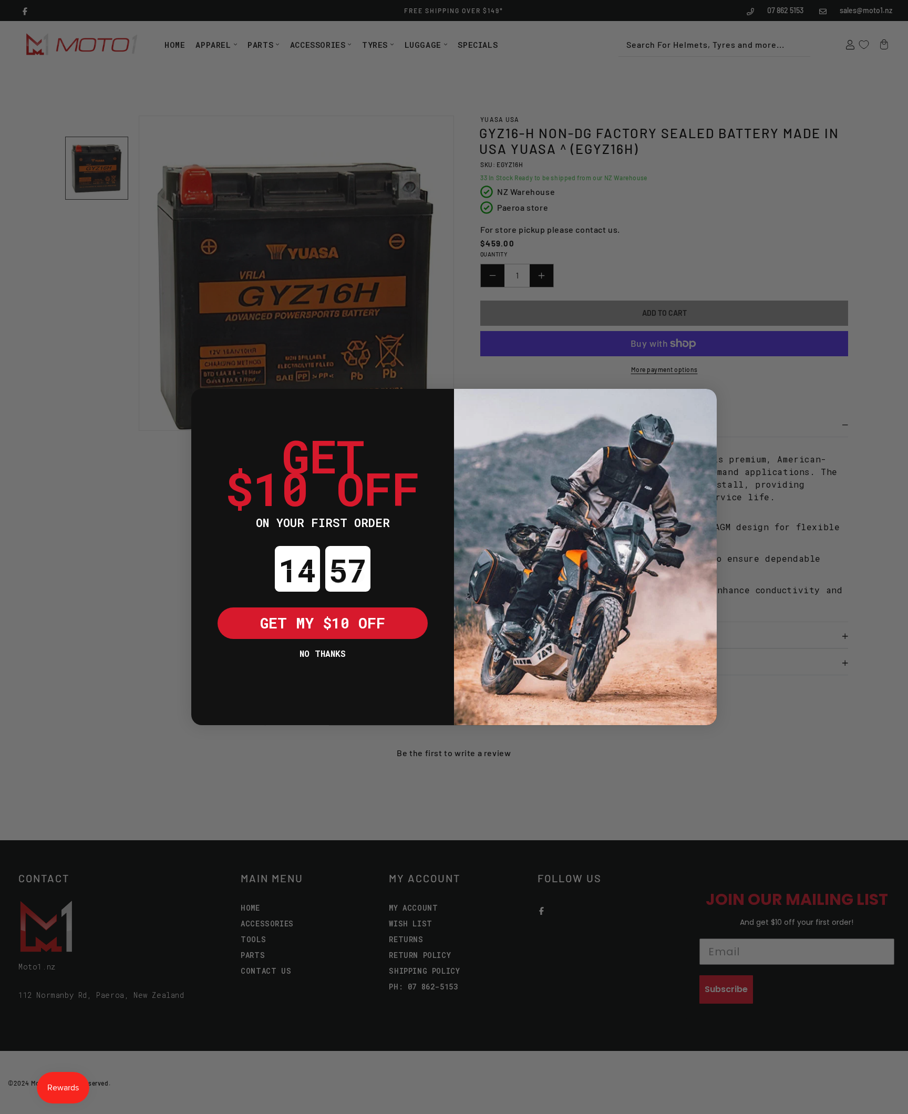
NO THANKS (323, 653)
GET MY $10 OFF (322, 623)
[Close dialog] (207, 404)
